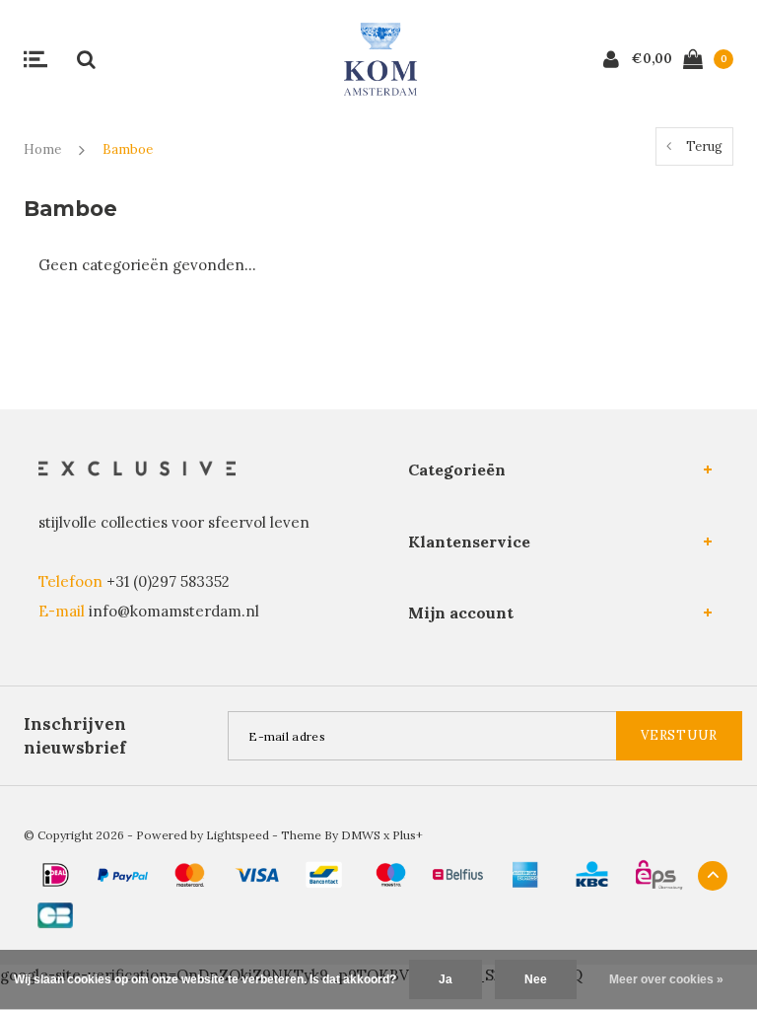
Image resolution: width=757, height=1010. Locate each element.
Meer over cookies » (666, 979)
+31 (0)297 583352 (168, 581)
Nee (535, 979)
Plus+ (407, 835)
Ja (445, 979)
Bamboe (128, 149)
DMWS (360, 835)
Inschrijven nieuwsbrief (75, 735)
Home (42, 149)
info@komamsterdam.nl (174, 611)
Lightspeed (237, 835)
